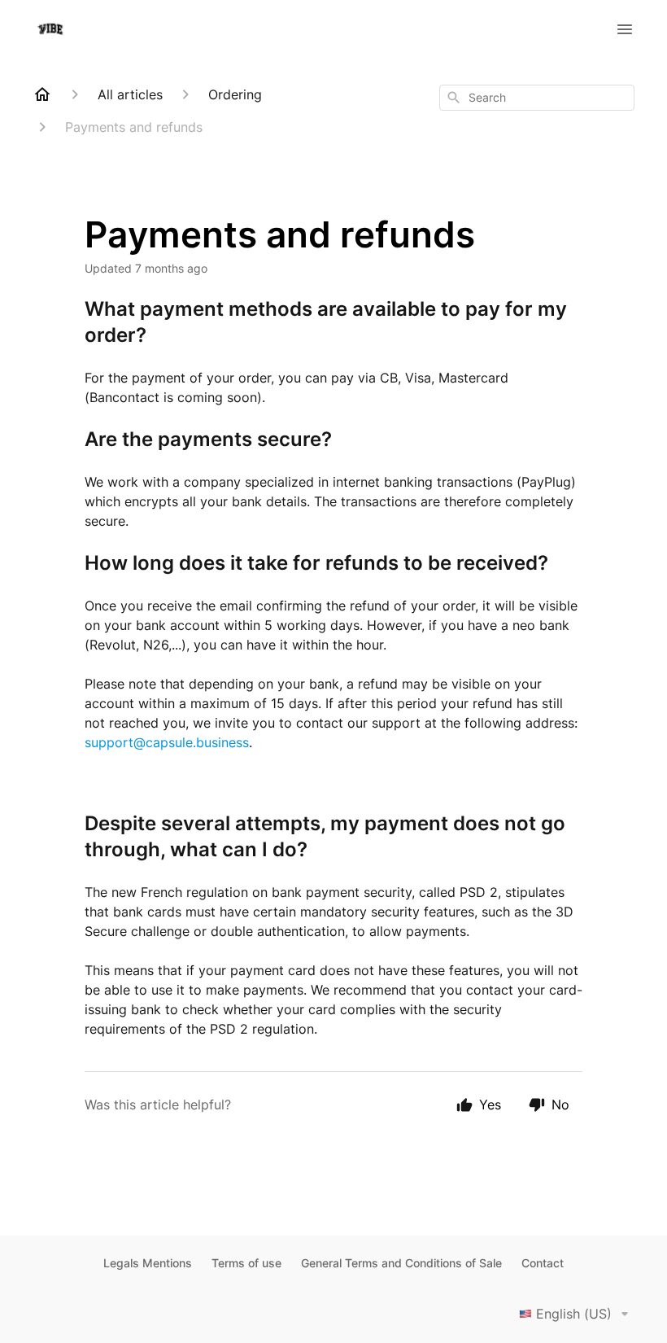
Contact (542, 1263)
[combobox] (536, 98)
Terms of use (246, 1263)
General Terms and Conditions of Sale (401, 1263)
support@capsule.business (167, 742)
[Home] (42, 94)
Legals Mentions (147, 1263)
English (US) (574, 1314)
